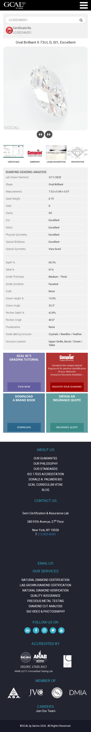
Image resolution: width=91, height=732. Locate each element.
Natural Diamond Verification (45, 590)
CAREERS (45, 706)
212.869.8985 (47, 534)
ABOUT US (45, 450)
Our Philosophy (45, 463)
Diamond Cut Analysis (45, 606)
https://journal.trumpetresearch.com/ (46, 557)
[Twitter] (53, 630)
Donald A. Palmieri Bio (45, 479)
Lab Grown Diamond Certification (45, 585)
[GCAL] (15, 5)
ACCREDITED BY (46, 644)
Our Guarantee (45, 458)
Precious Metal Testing (45, 601)
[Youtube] (61, 630)
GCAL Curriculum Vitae (45, 484)
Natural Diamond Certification (45, 580)
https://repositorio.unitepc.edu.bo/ (45, 544)
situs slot (45, 551)
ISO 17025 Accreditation (45, 474)
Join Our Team (45, 711)
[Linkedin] (27, 630)
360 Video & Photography (45, 611)
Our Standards (46, 469)
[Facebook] (36, 630)
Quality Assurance (45, 595)
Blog (45, 490)
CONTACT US (45, 501)
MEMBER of (45, 681)
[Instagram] (44, 630)
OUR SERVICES (46, 571)
